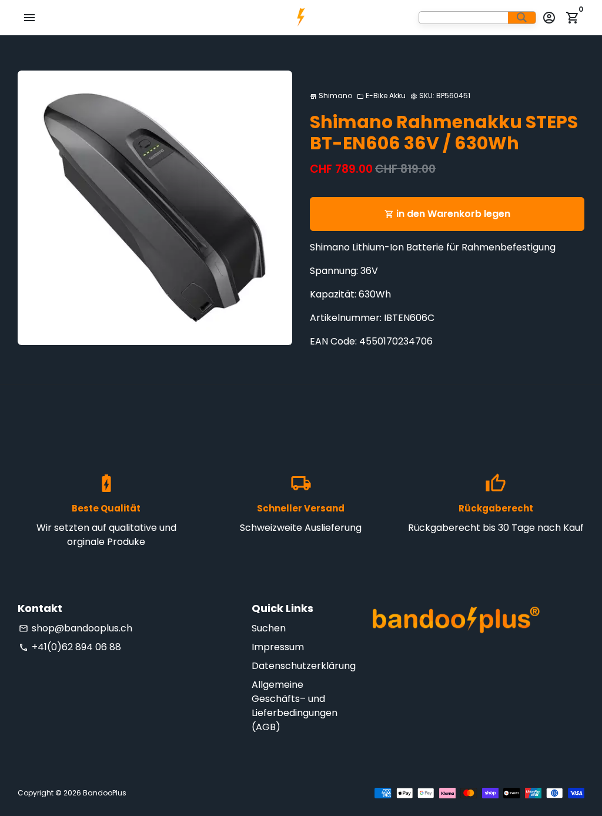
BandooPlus (104, 793)
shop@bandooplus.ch (75, 628)
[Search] (522, 18)
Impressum (278, 647)
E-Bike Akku (381, 96)
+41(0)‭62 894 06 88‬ (70, 647)
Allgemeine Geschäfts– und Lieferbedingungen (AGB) (294, 706)
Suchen (269, 628)
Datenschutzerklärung (304, 666)
